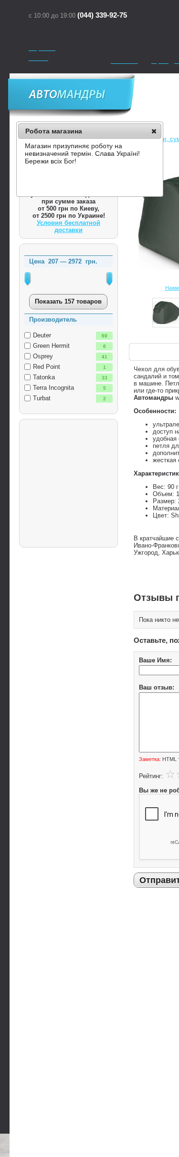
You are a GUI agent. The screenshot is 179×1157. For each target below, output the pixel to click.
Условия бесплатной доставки (68, 226)
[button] (154, 131)
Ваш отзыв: (156, 687)
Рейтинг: (151, 776)
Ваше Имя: (155, 660)
